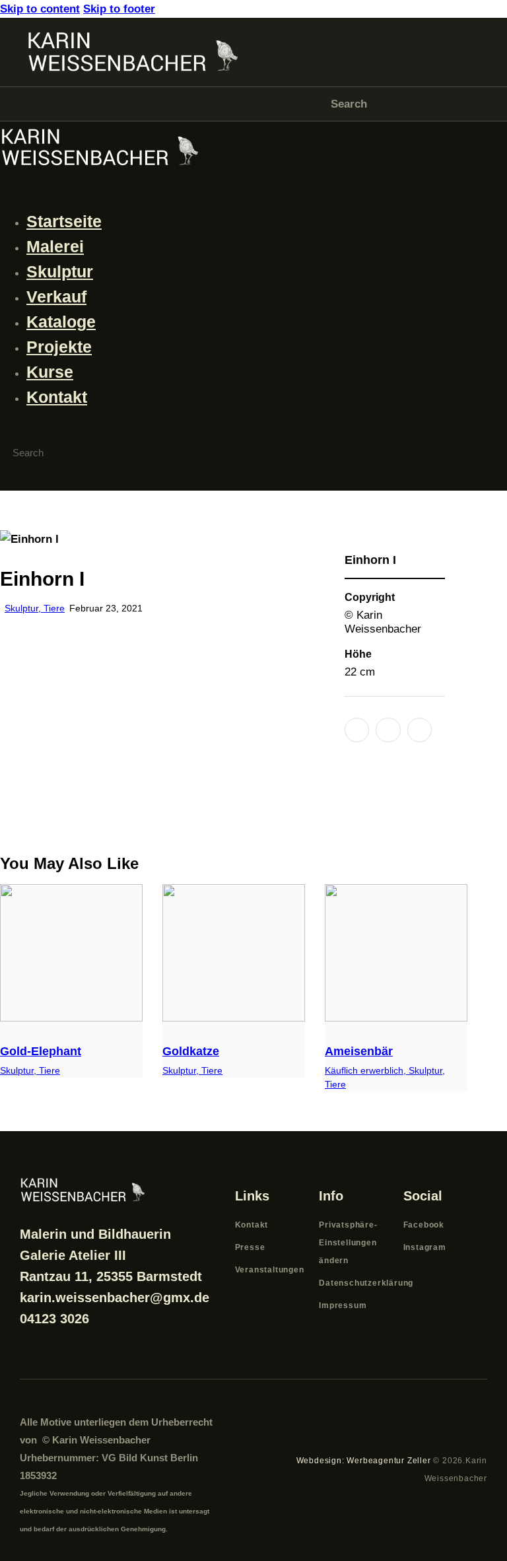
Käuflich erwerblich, (367, 1070)
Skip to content (40, 9)
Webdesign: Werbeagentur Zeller (363, 1460)
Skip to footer (119, 9)
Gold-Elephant (40, 1051)
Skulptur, (24, 608)
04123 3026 (54, 1318)
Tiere (54, 608)
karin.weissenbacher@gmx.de (114, 1297)
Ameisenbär (359, 1051)
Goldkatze (190, 1051)
